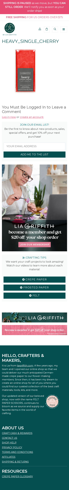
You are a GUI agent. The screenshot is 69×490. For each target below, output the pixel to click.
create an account (31, 117)
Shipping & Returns (15, 461)
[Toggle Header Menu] (63, 29)
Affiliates (8, 456)
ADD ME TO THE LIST (34, 154)
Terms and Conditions (17, 452)
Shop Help (9, 442)
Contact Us (9, 438)
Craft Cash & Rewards (17, 433)
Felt (36, 295)
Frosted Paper (36, 287)
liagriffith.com (25, 365)
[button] (40, 29)
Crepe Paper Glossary (17, 476)
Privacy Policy (12, 447)
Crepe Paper (36, 279)
